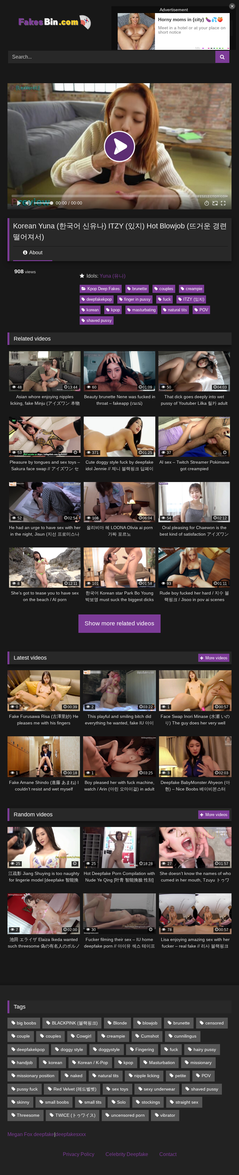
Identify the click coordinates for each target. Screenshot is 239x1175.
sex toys (120, 1089)
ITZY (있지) (193, 299)
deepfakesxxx (70, 1134)
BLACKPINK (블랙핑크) (75, 1022)
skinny (23, 1102)
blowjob (150, 1022)
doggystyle (109, 1049)
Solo (121, 1102)
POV (203, 310)
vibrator (167, 1115)
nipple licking (146, 1075)
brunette (139, 288)
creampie (194, 288)
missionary (201, 1062)
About (35, 252)
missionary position (35, 1075)
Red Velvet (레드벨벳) (75, 1089)
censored (214, 1022)
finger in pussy (137, 299)
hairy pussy (205, 1049)
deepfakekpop (99, 299)
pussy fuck (27, 1089)
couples (166, 288)
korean (93, 310)
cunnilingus (185, 1036)
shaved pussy (99, 320)
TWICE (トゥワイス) (75, 1115)
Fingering (144, 1049)
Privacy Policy (78, 1154)
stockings (151, 1102)
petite (180, 1075)
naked (76, 1075)
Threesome (28, 1115)
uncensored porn (128, 1115)
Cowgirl (84, 1036)
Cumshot (150, 1036)
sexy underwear (159, 1089)
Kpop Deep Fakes (103, 288)
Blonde (120, 1022)
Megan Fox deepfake (30, 1134)
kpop (115, 310)
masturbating (144, 310)
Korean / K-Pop (93, 1062)
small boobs (57, 1102)
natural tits (177, 310)
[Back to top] (220, 1156)
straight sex (187, 1102)
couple (23, 1036)
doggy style (72, 1049)
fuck (167, 299)
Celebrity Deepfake (126, 1154)
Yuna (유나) (112, 276)
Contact (167, 1154)
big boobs (26, 1022)
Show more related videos (119, 623)
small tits (92, 1102)
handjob (25, 1062)
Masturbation (162, 1062)
